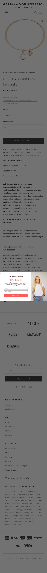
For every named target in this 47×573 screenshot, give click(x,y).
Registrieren (15, 295)
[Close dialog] (1, 273)
